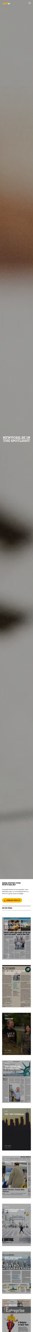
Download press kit (13, 900)
